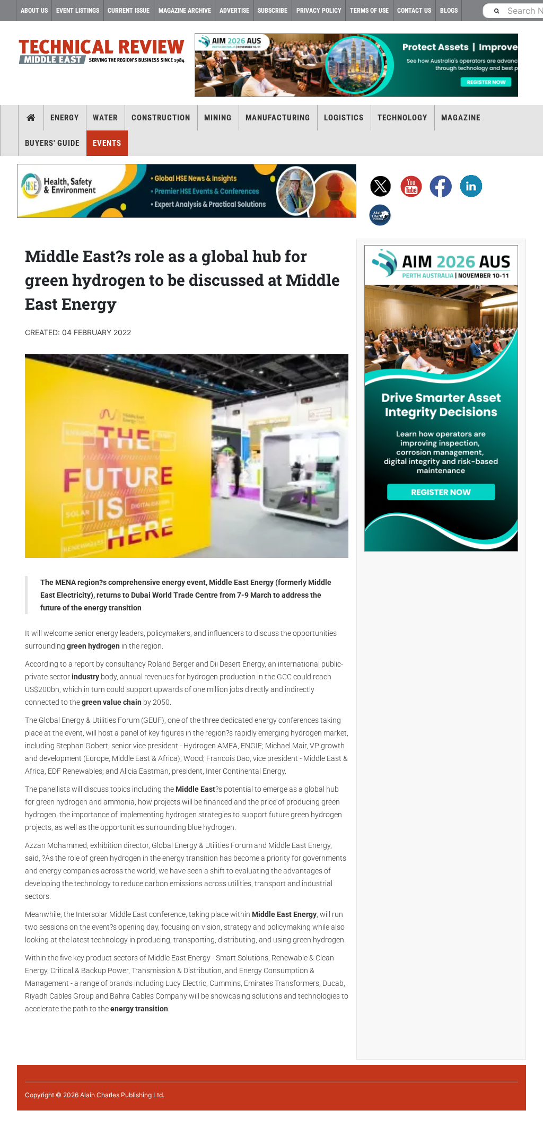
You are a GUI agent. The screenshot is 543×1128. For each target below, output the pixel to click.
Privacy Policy (318, 10)
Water (105, 118)
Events (107, 143)
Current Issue (129, 10)
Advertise (234, 10)
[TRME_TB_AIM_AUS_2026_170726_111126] (356, 65)
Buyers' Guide (52, 143)
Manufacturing (278, 118)
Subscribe (272, 10)
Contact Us (414, 10)
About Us (34, 10)
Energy (64, 118)
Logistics (344, 118)
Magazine (460, 118)
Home (31, 117)
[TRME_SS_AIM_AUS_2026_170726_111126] (441, 398)
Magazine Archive (185, 10)
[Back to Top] (8, 1119)
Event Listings (77, 10)
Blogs (449, 10)
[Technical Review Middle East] (102, 53)
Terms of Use (369, 10)
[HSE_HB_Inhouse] (186, 190)
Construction (161, 118)
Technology (402, 118)
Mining (218, 118)
